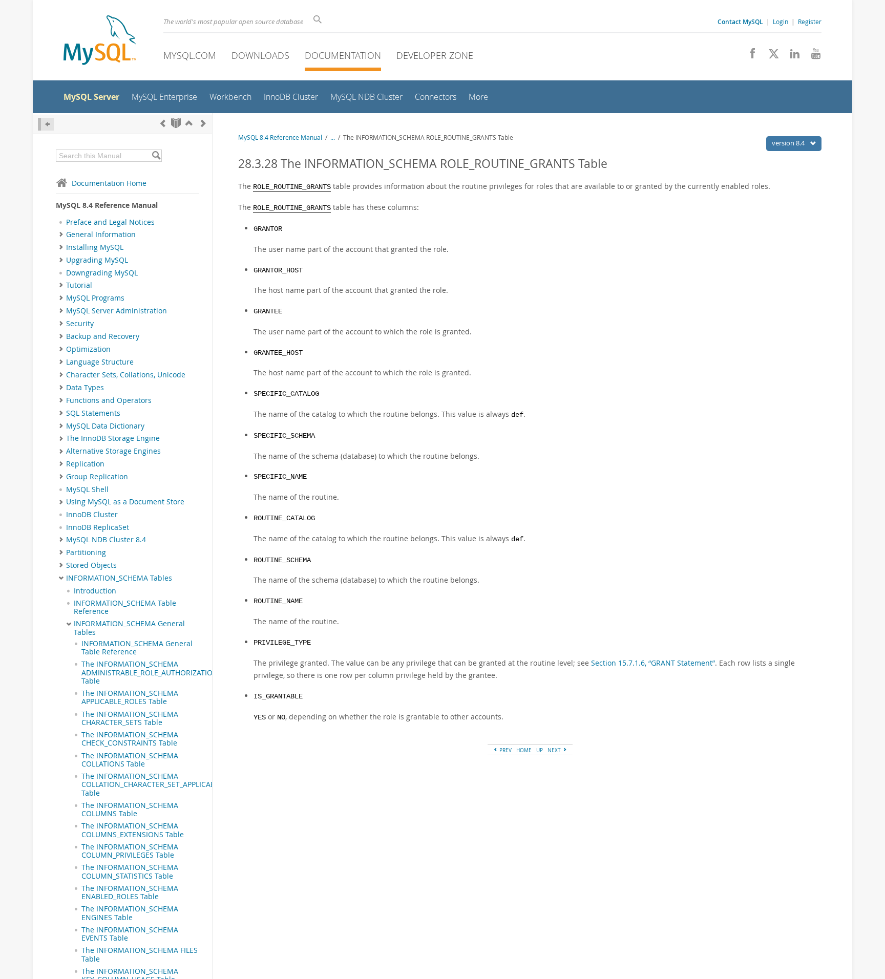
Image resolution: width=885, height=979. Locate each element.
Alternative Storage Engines (113, 451)
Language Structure (100, 362)
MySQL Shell (87, 489)
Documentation (343, 55)
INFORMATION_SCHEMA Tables (119, 578)
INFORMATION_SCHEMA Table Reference (125, 607)
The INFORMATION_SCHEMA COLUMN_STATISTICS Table (129, 871)
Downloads (260, 55)
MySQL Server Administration (116, 310)
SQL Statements (93, 413)
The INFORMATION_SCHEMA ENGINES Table (129, 913)
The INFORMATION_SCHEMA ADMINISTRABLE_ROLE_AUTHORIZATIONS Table (151, 672)
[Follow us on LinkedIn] (791, 56)
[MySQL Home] (99, 41)
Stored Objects (91, 565)
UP (539, 750)
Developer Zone (434, 55)
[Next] (203, 123)
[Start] (176, 123)
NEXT (554, 750)
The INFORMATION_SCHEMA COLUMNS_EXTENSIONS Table (132, 830)
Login (780, 21)
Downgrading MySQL (102, 273)
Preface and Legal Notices (110, 222)
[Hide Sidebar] (46, 124)
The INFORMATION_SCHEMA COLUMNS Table (129, 809)
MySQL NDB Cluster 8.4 (106, 539)
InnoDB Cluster (92, 514)
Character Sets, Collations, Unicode (125, 374)
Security (80, 323)
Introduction (95, 590)
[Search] (156, 155)
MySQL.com (189, 55)
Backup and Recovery (102, 336)
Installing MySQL (94, 247)
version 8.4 (789, 142)
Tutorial (79, 285)
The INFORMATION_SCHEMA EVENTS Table (129, 934)
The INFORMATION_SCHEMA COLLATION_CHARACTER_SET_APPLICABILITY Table (156, 785)
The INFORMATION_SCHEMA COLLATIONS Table (129, 760)
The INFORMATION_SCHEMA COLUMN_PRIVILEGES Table (129, 851)
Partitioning (86, 552)
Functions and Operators (109, 400)
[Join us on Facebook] (749, 56)
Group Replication (97, 476)
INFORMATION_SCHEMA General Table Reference (137, 647)
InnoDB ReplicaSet (97, 527)
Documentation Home (109, 183)
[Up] (189, 123)
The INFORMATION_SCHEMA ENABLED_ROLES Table (129, 892)
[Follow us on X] (770, 56)
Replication (85, 464)
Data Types (85, 387)
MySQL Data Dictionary (105, 426)
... (332, 137)
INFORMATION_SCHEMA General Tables (129, 627)
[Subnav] (61, 234)
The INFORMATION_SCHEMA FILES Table (139, 954)
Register (809, 21)
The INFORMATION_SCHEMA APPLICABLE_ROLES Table (129, 697)
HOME (524, 750)
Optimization (88, 349)
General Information (101, 234)
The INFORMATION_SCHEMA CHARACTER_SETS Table (129, 718)
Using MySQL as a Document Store (125, 501)
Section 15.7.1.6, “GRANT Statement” (653, 663)
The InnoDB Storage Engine (113, 438)
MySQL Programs (95, 298)
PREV (505, 750)
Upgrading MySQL (97, 260)
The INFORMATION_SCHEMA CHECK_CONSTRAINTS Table (129, 739)
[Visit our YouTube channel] (812, 56)
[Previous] (163, 123)
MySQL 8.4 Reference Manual (280, 137)
